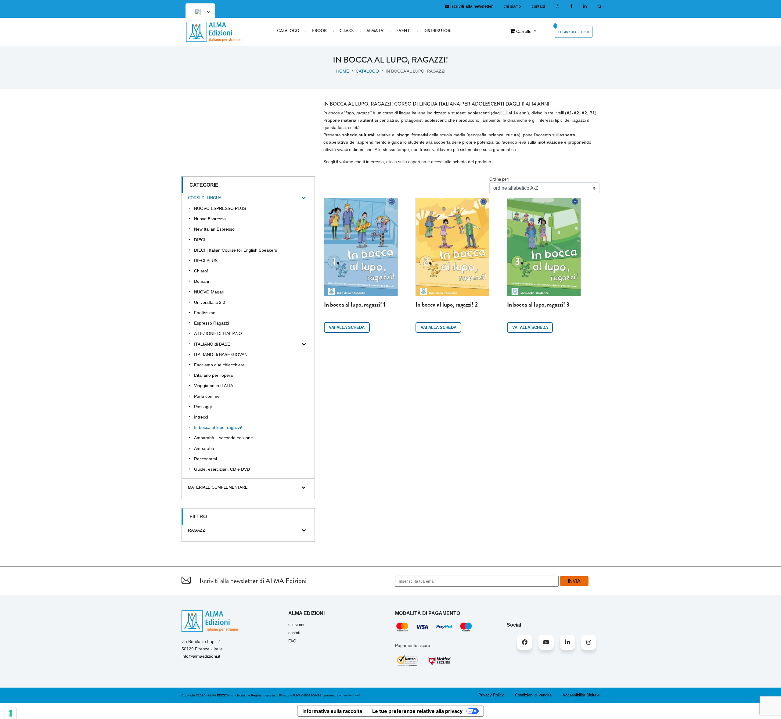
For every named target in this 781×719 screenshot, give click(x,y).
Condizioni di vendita (533, 695)
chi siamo (512, 6)
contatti (538, 6)
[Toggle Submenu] (304, 198)
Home (342, 71)
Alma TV (374, 30)
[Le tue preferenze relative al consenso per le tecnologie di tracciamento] (10, 713)
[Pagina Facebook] (571, 6)
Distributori (437, 30)
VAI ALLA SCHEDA (347, 327)
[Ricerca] (601, 6)
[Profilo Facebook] (524, 642)
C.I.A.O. (347, 30)
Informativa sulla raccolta (332, 711)
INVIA (574, 581)
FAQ (292, 641)
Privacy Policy (491, 695)
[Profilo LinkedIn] (585, 6)
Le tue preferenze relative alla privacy (417, 711)
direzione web (351, 695)
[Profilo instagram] (557, 6)
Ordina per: (499, 179)
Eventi (403, 30)
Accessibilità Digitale (581, 695)
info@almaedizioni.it (201, 656)
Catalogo (288, 30)
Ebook (319, 30)
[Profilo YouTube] (546, 642)
